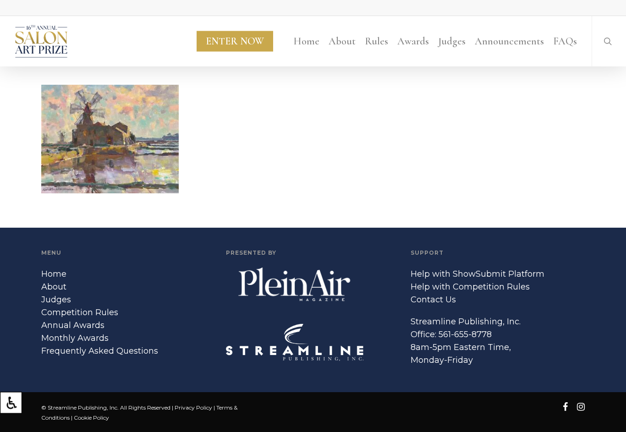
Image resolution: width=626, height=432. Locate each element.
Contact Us (433, 300)
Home (53, 274)
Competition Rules (79, 312)
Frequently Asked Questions (99, 351)
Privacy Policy (193, 407)
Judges (56, 300)
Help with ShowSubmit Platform (477, 274)
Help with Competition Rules (470, 287)
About (53, 287)
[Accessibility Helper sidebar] (11, 403)
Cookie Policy (91, 417)
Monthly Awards (75, 338)
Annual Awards (72, 325)
